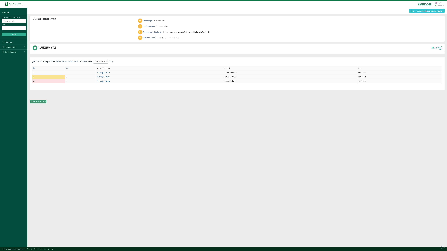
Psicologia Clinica (103, 72)
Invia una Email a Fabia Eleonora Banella (427, 11)
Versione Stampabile (39, 102)
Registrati (17, 17)
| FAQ (28, 249)
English (439, 3)
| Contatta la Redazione (41, 249)
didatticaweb (424, 4)
